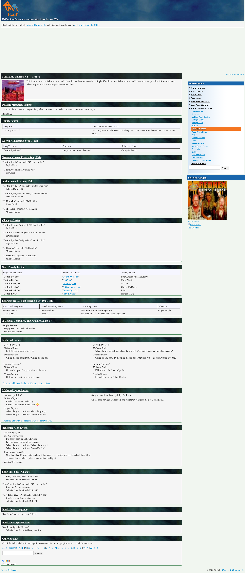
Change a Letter (11, 220)
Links (194, 141)
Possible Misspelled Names (16, 104)
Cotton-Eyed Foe (70, 290)
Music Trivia (196, 95)
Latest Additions (198, 138)
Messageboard (198, 143)
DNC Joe (67, 279)
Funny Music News (199, 132)
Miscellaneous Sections (201, 108)
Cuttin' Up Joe (69, 283)
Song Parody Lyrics (13, 267)
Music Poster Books (200, 146)
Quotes (195, 152)
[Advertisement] (122, 50)
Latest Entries (197, 111)
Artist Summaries (199, 129)
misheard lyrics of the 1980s (86, 24)
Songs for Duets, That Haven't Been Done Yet (27, 301)
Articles (195, 126)
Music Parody (197, 91)
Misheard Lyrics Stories (15, 390)
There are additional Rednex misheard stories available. (27, 420)
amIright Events (198, 120)
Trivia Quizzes (197, 158)
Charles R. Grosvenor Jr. (233, 569)
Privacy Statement (9, 569)
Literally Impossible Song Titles (19, 140)
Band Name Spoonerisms (16, 522)
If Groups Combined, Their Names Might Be (27, 320)
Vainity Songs (9, 121)
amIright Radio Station (201, 117)
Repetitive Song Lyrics (14, 428)
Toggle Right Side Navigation (235, 74)
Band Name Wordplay (200, 101)
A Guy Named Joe (71, 286)
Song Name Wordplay (200, 105)
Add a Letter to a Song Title (17, 181)
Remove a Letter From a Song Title (21, 157)
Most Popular (8, 547)
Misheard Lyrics (11, 340)
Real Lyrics (196, 98)
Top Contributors (198, 155)
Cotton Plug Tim (70, 276)
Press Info (196, 149)
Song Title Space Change (16, 472)
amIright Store (197, 123)
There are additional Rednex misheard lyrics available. (27, 383)
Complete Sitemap (198, 163)
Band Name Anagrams (14, 509)
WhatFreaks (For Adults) (201, 160)
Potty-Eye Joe (69, 293)
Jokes (194, 135)
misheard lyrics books (36, 24)
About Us (195, 114)
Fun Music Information (15, 76)
